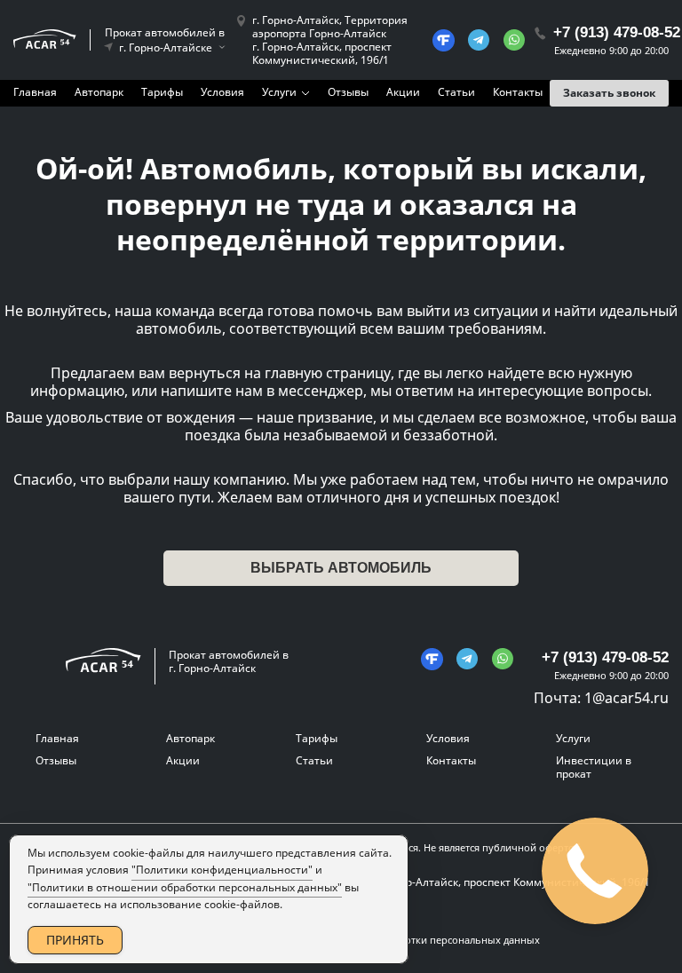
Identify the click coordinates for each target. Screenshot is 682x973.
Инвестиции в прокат (593, 767)
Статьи (456, 91)
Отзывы (348, 91)
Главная (35, 91)
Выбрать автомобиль (341, 567)
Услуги (279, 91)
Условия (222, 91)
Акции (403, 91)
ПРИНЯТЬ (75, 939)
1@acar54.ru (626, 698)
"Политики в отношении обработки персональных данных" (185, 887)
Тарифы (162, 91)
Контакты (518, 91)
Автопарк (99, 91)
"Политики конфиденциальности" (222, 869)
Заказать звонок (609, 92)
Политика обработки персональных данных (433, 940)
